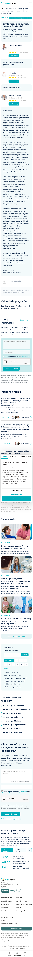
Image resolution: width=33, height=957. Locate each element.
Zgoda (4, 456)
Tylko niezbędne (16, 495)
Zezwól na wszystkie (16, 499)
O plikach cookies (25, 457)
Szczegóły (13, 457)
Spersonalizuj (15, 490)
